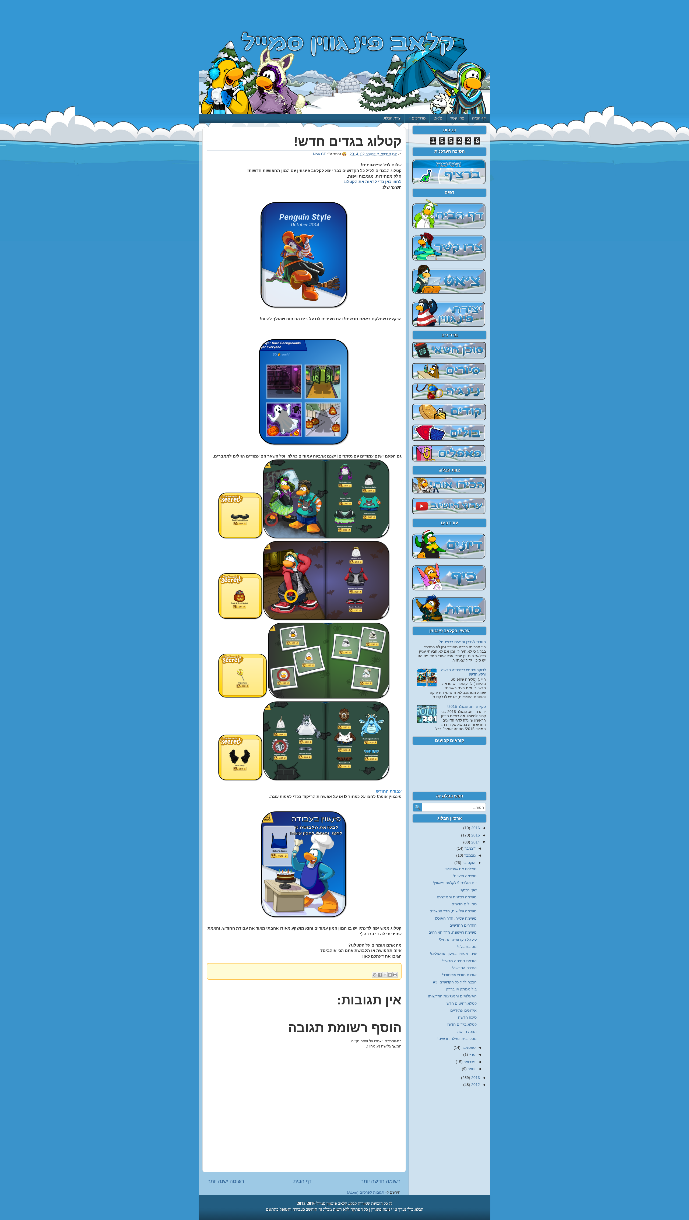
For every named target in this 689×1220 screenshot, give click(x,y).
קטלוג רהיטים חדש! (461, 1003)
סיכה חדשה (467, 1017)
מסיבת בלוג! (467, 947)
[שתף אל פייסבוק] (379, 975)
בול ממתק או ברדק (461, 989)
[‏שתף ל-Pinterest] (374, 975)
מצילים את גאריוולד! (460, 869)
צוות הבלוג (392, 118)
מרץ (472, 1055)
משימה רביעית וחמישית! (457, 897)
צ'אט (438, 118)
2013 (475, 1078)
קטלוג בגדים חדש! (462, 1024)
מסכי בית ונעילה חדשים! (457, 1039)
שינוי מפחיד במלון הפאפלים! (453, 954)
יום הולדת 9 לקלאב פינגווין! (455, 883)
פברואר (469, 1062)
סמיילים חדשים (464, 904)
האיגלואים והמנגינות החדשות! (452, 996)
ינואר (471, 1069)
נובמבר (469, 855)
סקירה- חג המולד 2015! (466, 707)
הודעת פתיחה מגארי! (459, 961)
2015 (475, 835)
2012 (475, 1085)
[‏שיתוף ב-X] (385, 975)
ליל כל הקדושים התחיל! (458, 940)
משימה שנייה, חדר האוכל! (456, 918)
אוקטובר (468, 863)
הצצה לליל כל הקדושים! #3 (455, 982)
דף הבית (479, 118)
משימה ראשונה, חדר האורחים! (452, 932)
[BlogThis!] (390, 975)
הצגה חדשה (467, 1032)
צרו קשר (457, 118)
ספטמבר (468, 1048)
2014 (475, 842)
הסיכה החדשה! (464, 968)
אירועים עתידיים (463, 1010)
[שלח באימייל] (395, 975)
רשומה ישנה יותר (226, 1181)
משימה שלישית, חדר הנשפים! (452, 911)
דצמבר (469, 848)
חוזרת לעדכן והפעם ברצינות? (462, 642)
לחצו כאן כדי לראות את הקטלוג (373, 182)
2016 (475, 828)
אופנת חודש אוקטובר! (459, 975)
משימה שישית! (465, 876)
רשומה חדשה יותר (380, 1181)
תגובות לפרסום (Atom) (365, 1192)
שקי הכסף (468, 890)
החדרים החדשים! (462, 925)
